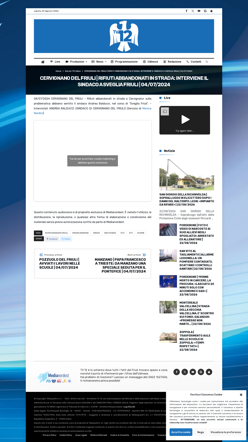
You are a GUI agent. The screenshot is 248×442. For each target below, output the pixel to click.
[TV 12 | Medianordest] (124, 19)
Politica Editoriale (98, 435)
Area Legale (81, 435)
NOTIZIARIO (111, 233)
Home (58, 71)
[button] (241, 394)
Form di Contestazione (143, 435)
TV (131, 233)
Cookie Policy (66, 435)
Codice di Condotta (119, 435)
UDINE (141, 233)
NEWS (97, 233)
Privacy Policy (49, 435)
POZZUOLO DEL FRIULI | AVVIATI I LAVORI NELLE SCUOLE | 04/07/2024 (59, 262)
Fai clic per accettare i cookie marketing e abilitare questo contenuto (92, 160)
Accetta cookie (180, 432)
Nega (200, 432)
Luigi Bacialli (129, 407)
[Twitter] (192, 11)
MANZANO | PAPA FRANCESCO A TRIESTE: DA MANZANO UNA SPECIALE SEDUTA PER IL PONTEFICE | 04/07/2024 (120, 264)
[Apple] (211, 11)
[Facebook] (186, 11)
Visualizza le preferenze (226, 432)
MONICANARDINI (81, 233)
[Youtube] (199, 11)
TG (123, 233)
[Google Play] (205, 11)
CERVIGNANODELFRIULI (57, 233)
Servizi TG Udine (73, 71)
